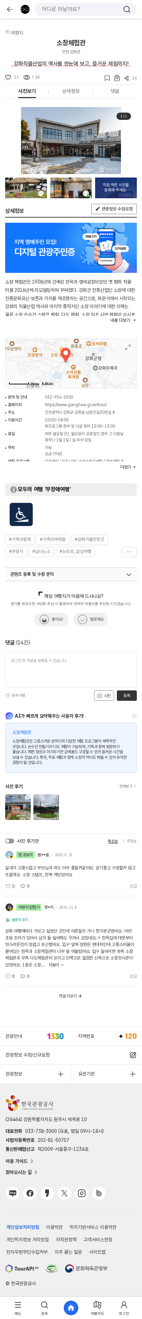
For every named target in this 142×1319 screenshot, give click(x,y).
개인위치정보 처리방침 (27, 1239)
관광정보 (14, 1074)
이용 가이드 (17, 1161)
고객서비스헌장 (97, 1239)
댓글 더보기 (68, 996)
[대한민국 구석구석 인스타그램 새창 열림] (81, 1193)
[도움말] (8, 695)
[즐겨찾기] (105, 78)
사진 (107, 696)
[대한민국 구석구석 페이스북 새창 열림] (30, 1193)
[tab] (18, 1308)
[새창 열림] (22, 1268)
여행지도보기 (128, 347)
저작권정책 (66, 1239)
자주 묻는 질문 (68, 1252)
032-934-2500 (59, 397)
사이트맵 (97, 1252)
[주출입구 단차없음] (21, 514)
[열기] (129, 575)
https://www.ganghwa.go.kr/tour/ (75, 404)
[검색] (127, 9)
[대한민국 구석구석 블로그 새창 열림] (13, 1193)
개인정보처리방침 (22, 1227)
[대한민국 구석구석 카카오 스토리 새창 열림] (47, 1193)
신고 (133, 886)
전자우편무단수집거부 (27, 1252)
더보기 (129, 552)
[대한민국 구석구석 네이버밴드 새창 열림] (99, 1193)
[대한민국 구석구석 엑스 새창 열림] (64, 1193)
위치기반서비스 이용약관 (93, 1227)
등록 (126, 695)
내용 (120, 320)
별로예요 (97, 619)
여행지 (17, 33)
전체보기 (126, 786)
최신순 (113, 841)
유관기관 (86, 1074)
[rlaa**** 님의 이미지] (71, 188)
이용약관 (54, 1227)
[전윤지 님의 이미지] (26, 188)
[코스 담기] (115, 78)
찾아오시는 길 (19, 1172)
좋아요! (57, 619)
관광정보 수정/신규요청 (28, 1055)
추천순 (132, 841)
